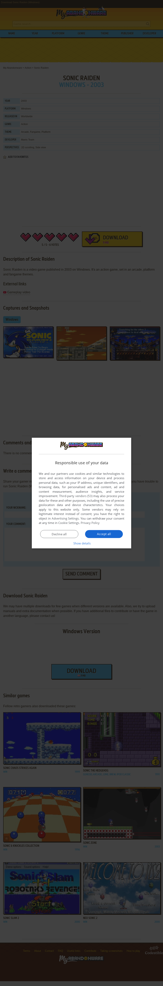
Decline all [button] (59, 534)
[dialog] (81, 493)
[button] (82, 543)
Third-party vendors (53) (75, 496)
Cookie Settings (68, 523)
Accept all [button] (104, 534)
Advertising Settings (65, 518)
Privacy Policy (90, 523)
